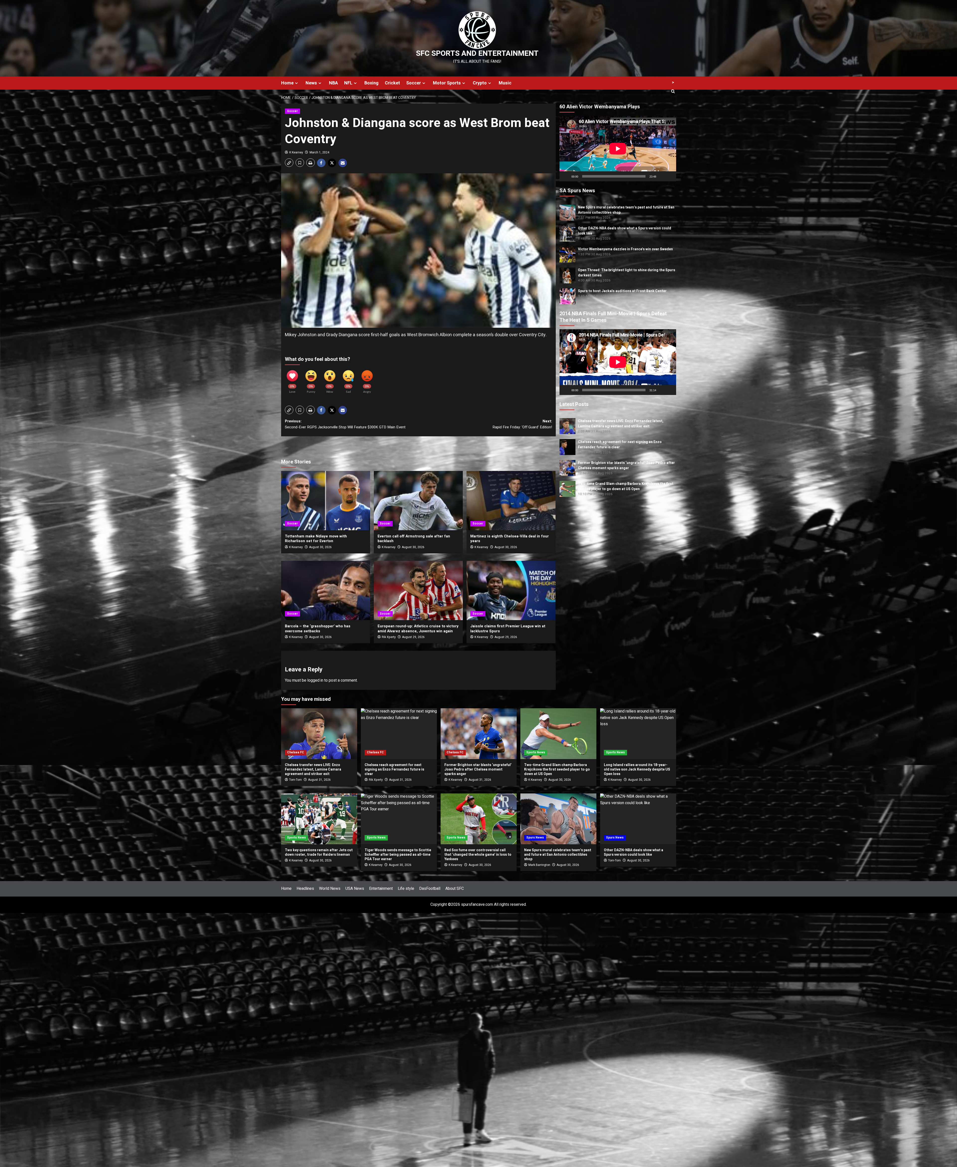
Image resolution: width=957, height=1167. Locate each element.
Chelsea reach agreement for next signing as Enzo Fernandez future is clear (394, 769)
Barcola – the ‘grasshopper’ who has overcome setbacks (317, 628)
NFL (348, 83)
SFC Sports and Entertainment (477, 53)
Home (287, 83)
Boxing (371, 83)
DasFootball (429, 889)
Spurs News (535, 837)
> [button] (673, 82)
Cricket (392, 83)
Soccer (413, 83)
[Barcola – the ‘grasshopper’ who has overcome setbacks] (325, 590)
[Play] (565, 176)
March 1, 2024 (319, 152)
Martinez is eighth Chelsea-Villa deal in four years (509, 538)
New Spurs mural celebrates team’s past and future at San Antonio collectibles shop (557, 854)
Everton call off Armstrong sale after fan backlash (414, 538)
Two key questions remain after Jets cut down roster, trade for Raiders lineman (319, 852)
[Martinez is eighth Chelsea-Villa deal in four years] (511, 500)
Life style (406, 889)
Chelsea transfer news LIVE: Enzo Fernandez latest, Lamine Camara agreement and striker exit (620, 423)
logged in (315, 680)
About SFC (454, 889)
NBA (333, 83)
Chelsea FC (295, 752)
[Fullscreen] (669, 176)
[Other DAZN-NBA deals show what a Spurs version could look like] (638, 818)
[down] (296, 83)
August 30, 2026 (320, 547)
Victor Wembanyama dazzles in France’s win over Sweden (625, 249)
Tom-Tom (295, 780)
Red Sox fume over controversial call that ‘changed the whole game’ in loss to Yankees (477, 854)
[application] (617, 148)
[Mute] (661, 176)
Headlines (305, 889)
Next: (522, 424)
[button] (289, 162)
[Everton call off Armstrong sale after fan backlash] (418, 500)
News (311, 83)
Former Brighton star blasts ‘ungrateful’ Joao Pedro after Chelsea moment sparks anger (626, 465)
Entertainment (381, 889)
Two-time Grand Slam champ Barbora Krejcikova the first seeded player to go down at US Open (625, 486)
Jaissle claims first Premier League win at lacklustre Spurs (507, 628)
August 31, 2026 (319, 780)
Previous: (345, 424)
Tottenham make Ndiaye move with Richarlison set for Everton (316, 538)
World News (329, 889)
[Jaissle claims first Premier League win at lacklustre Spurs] (511, 590)
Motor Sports (447, 83)
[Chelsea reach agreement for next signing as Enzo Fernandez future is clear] (399, 733)
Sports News (535, 752)
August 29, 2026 (413, 637)
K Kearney (296, 152)
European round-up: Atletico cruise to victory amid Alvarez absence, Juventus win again (418, 628)
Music (505, 83)
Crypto (480, 83)
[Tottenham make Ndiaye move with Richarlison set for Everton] (325, 500)
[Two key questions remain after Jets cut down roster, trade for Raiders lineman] (319, 818)
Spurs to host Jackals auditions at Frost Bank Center (622, 291)
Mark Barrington (539, 865)
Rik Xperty (389, 637)
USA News (354, 889)
